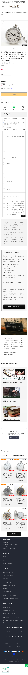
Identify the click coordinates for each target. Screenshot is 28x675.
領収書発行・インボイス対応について (12, 595)
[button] (2, 6)
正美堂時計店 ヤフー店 (8, 610)
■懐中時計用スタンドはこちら (11, 420)
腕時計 (4, 560)
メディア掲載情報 (7, 592)
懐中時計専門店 (6, 607)
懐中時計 (8, 12)
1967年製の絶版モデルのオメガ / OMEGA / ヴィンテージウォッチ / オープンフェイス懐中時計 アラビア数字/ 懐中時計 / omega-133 (20, 476)
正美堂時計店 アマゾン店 (9, 614)
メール (4, 109)
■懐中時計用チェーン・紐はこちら (13, 382)
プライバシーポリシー (19, 656)
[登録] (21, 631)
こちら (13, 88)
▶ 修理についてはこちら (14, 306)
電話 (23, 109)
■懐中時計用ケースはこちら (11, 401)
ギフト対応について (7, 582)
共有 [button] (4, 99)
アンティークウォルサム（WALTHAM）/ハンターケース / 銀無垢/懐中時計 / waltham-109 (20, 524)
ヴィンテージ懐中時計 (16, 12)
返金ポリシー (18, 659)
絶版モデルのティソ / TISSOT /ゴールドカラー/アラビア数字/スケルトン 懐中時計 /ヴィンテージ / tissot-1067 (7, 525)
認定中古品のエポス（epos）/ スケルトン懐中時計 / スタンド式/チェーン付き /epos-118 (7, 500)
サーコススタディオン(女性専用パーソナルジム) (13, 621)
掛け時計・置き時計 (7, 563)
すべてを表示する (14, 533)
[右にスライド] (17, 48)
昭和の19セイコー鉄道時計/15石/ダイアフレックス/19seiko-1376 (7, 474)
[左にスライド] (10, 48)
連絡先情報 (11, 661)
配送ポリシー (17, 661)
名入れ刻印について (7, 579)
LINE (14, 109)
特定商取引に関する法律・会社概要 (11, 598)
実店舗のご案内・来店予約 (9, 585)
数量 (2, 74)
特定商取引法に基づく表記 (9, 659)
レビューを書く (14, 437)
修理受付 (5, 588)
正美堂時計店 (10, 656)
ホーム (2, 12)
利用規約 (23, 659)
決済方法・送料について (8, 572)
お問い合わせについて (8, 575)
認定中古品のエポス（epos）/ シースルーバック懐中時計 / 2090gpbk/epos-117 (20, 500)
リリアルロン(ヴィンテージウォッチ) (11, 617)
